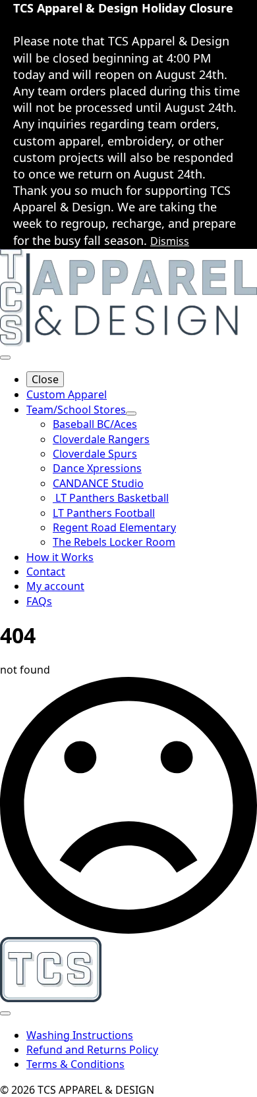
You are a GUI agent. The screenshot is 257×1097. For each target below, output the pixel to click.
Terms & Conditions (75, 1064)
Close (45, 379)
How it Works (60, 557)
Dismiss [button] (169, 241)
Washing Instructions (79, 1035)
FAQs (39, 601)
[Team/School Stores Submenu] (131, 413)
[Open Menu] (5, 358)
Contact (45, 571)
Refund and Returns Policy (92, 1049)
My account (55, 586)
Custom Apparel (66, 394)
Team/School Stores (76, 409)
